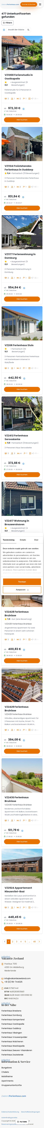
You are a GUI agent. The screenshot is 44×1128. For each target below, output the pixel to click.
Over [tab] (36, 540)
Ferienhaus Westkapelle (13, 1046)
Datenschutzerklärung (10, 1112)
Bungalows (6, 1067)
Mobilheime (7, 1076)
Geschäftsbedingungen (30, 1112)
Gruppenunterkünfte (11, 1085)
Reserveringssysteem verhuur (13, 1124)
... (29, 941)
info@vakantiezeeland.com (17, 978)
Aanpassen (20, 590)
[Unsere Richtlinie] (3, 29)
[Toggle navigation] (40, 4)
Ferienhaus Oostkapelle (12, 1024)
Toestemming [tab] (8, 540)
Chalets (5, 1072)
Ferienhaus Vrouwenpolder (14, 1037)
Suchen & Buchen (28, 4)
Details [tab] (23, 540)
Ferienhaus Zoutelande (12, 1054)
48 (34, 941)
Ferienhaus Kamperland (12, 1019)
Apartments (7, 1080)
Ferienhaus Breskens (11, 1010)
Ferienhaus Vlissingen (11, 1032)
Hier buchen (22, 119)
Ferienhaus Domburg (11, 1015)
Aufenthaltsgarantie (9, 1117)
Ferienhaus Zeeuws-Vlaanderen (16, 1050)
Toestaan (22, 582)
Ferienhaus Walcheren (12, 1041)
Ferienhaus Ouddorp (11, 1028)
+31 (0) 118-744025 (13, 981)
